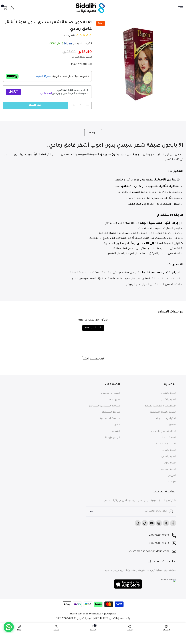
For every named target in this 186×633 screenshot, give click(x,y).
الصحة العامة (169, 438)
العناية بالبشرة (168, 393)
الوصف (93, 132)
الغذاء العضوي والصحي (163, 431)
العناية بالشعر (169, 399)
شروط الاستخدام (111, 412)
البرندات (172, 482)
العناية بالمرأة (169, 450)
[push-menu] (180, 7)
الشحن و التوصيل (110, 393)
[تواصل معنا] (9, 627)
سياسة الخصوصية (110, 418)
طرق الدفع (114, 399)
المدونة (116, 431)
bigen (68, 44)
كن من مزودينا (112, 438)
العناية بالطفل (168, 456)
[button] (84, 35)
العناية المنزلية (168, 469)
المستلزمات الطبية (166, 444)
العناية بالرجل (169, 463)
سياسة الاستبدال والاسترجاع (104, 406)
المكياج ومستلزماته (166, 418)
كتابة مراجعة (93, 328)
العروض (171, 475)
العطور (172, 425)
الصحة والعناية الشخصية (163, 412)
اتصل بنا (115, 425)
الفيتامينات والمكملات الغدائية (160, 406)
